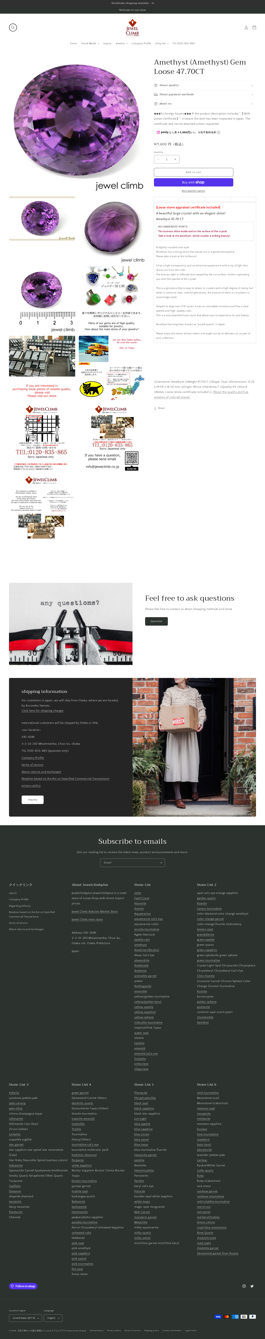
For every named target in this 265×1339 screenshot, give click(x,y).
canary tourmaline (209, 908)
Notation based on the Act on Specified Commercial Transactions (65, 778)
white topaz (142, 1201)
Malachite (140, 1222)
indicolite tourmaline (148, 1022)
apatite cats (142, 939)
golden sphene (207, 1001)
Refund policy (96, 1330)
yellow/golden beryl (147, 1001)
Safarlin (14, 1092)
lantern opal (205, 929)
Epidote (139, 1043)
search (13, 893)
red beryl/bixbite (208, 1217)
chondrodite (205, 1017)
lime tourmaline (207, 1134)
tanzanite (15, 1201)
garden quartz (206, 898)
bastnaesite (79, 1206)
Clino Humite (206, 976)
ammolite (140, 991)
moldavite (203, 1118)
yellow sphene (144, 1017)
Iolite (137, 893)
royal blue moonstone (212, 1227)
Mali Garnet (142, 1212)
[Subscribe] (161, 862)
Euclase (202, 1129)
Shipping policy (151, 1330)
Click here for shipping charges (43, 710)
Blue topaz (141, 1144)
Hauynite (140, 903)
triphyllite (78, 1124)
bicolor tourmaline (84, 1181)
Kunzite (202, 991)
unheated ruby (81, 1232)
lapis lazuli (204, 1144)
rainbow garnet (207, 1191)
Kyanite (202, 903)
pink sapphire (81, 1253)
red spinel (203, 1212)
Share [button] (161, 408)
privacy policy (31, 785)
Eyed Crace (141, 898)
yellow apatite (143, 1007)
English (51, 1318)
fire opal (77, 1269)
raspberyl (203, 1139)
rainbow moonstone (210, 1196)
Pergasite (78, 1160)
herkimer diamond (84, 1155)
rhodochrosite (206, 1238)
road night (204, 1243)
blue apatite (142, 1124)
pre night (140, 1118)
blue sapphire (143, 1129)
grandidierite (205, 934)
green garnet (80, 1092)
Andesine (140, 970)
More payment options (193, 191)
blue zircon (141, 1134)
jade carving (17, 1103)
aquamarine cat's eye (148, 919)
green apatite (206, 939)
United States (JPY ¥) (24, 1318)
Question (156, 621)
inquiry (32, 799)
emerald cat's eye (146, 1053)
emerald (139, 1048)
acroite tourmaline (146, 929)
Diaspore (15, 1191)
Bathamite (78, 1201)
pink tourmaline (82, 1263)
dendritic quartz (82, 1103)
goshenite (203, 1007)
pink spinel (79, 1258)
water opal (141, 1033)
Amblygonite (142, 986)
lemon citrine (206, 1222)
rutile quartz (205, 1170)
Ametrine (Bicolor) (146, 950)
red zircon (204, 1206)
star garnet (16, 1144)
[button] (13, 27)
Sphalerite (16, 1165)
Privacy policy (114, 1330)
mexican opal (206, 1108)
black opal (141, 1103)
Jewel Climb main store (87, 919)
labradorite (204, 1149)
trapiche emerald (83, 1118)
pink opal (78, 1243)
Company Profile (33, 757)
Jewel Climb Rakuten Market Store (95, 911)
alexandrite (141, 960)
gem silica (16, 1108)
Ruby (200, 1175)
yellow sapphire (145, 1012)
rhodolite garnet (208, 1248)
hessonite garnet (145, 1155)
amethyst (140, 944)
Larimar (202, 1160)
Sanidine (203, 1022)
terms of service (32, 764)
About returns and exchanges (41, 771)
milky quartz (142, 1232)
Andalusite (141, 965)
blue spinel (141, 1139)
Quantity (158, 152)
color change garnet (210, 919)
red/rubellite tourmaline (213, 1201)
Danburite (15, 1212)
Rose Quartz (205, 1232)
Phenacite (140, 1092)
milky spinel (142, 1238)
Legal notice (191, 1330)
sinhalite (14, 1134)
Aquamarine (142, 913)
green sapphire (207, 950)
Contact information (172, 1330)
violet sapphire (82, 1165)
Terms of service (132, 1330)
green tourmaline (208, 960)
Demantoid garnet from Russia (217, 1253)
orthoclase (141, 1063)
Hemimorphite (144, 1170)
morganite (204, 1113)
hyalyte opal (80, 1191)
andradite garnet (145, 976)
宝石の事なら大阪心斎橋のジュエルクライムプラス (42, 1331)
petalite (139, 1160)
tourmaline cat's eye (85, 1144)
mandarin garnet (145, 1217)
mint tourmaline (208, 1092)
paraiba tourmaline (85, 1222)
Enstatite (140, 1058)
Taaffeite (15, 1186)
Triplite (76, 1129)
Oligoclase (141, 1069)
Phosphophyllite (145, 1098)
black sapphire (144, 1108)
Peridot (139, 1181)
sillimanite (16, 1118)
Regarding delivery (20, 906)
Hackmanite (80, 1212)
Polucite (139, 1191)
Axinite (139, 908)
